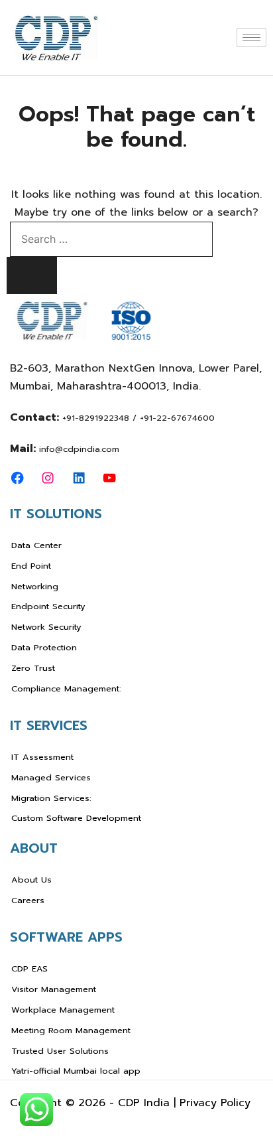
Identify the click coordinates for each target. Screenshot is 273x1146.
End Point (31, 565)
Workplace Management (63, 1009)
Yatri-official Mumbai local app (75, 1070)
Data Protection (44, 647)
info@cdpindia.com (79, 449)
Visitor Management (53, 989)
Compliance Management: (66, 688)
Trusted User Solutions (60, 1050)
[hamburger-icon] (251, 37)
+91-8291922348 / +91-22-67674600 (138, 417)
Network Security (46, 626)
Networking (34, 586)
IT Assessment (42, 757)
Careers (27, 900)
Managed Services (51, 777)
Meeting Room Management (71, 1030)
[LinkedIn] (79, 477)
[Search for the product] (32, 275)
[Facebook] (17, 477)
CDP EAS (29, 968)
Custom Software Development (76, 818)
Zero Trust (33, 668)
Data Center (36, 545)
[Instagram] (47, 477)
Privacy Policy (215, 1103)
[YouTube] (109, 477)
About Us (31, 879)
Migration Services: (51, 798)
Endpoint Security (48, 606)
